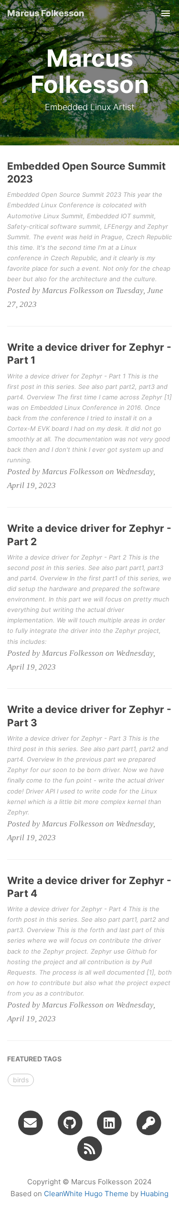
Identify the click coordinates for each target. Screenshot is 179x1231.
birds (21, 1080)
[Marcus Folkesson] (89, 1148)
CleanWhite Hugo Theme (86, 1193)
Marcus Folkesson (45, 13)
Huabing (154, 1193)
